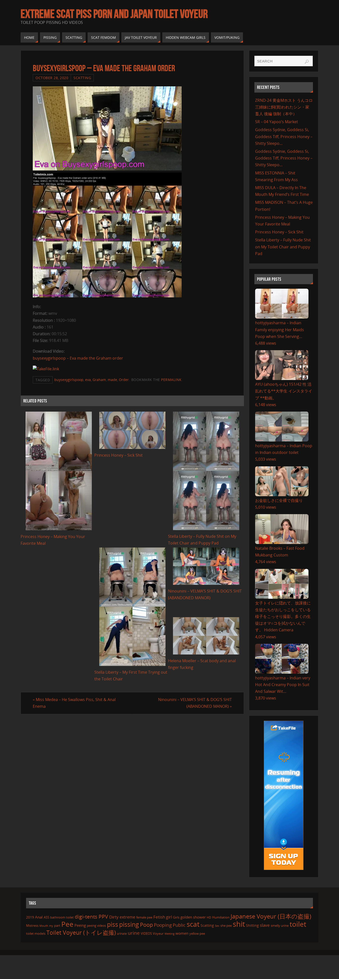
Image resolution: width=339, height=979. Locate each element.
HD (209, 917)
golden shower (193, 917)
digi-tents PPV (91, 916)
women (181, 933)
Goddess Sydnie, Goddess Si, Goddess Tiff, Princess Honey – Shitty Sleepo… (283, 136)
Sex (217, 925)
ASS (46, 917)
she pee (226, 925)
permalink (171, 379)
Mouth (43, 925)
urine (134, 932)
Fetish (159, 917)
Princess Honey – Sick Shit (118, 455)
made (112, 379)
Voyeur (158, 933)
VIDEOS (146, 933)
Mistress (32, 925)
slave (265, 925)
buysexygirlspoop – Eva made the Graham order (78, 358)
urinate (122, 933)
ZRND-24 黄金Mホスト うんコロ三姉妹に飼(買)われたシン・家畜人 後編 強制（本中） (284, 107)
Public (179, 925)
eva (88, 379)
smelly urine (280, 925)
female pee (144, 917)
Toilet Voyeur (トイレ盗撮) (81, 932)
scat (193, 924)
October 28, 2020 (51, 77)
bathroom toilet (62, 917)
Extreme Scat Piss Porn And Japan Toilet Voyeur (114, 14)
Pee (67, 924)
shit (239, 924)
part (57, 925)
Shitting (252, 925)
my (51, 925)
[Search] (306, 61)
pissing (129, 924)
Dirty (114, 917)
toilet (298, 924)
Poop (146, 924)
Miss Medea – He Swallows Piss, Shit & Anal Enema (74, 703)
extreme (127, 917)
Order (124, 379)
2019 (30, 917)
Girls (176, 917)
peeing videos (96, 925)
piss (112, 924)
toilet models (35, 933)
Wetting (169, 933)
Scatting (82, 77)
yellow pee (197, 933)
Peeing (80, 925)
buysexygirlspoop (68, 379)
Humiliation (221, 917)
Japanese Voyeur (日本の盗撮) (271, 916)
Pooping (163, 925)
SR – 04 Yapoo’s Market (276, 121)
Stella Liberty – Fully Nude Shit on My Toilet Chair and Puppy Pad (283, 246)
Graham (99, 379)
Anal (39, 917)
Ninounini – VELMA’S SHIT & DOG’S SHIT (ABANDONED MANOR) (195, 703)
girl (169, 917)
